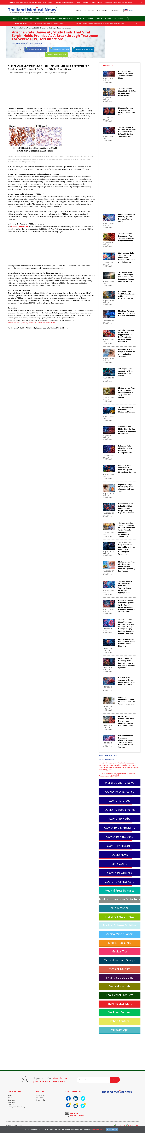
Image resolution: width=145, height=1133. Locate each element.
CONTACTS (115, 10)
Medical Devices (49, 18)
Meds (37, 18)
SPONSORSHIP (102, 10)
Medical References (104, 18)
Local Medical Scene (65, 18)
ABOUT (78, 10)
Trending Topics (26, 18)
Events (90, 18)
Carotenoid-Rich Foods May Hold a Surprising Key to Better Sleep (83, 23)
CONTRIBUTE (89, 10)
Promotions (118, 18)
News (14, 18)
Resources (81, 18)
